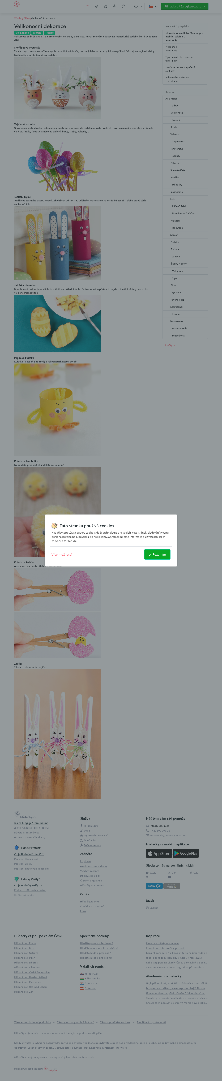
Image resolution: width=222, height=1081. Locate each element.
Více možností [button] (61, 554)
